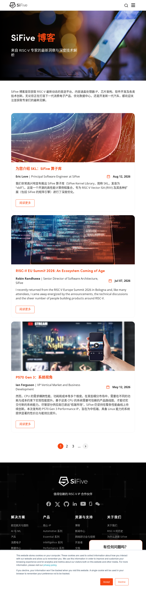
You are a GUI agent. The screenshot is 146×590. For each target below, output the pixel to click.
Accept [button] (106, 581)
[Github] (66, 504)
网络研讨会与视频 (85, 536)
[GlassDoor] (90, 504)
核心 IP (47, 525)
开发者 (79, 542)
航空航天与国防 (19, 525)
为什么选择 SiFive (117, 536)
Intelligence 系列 (53, 542)
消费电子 (16, 542)
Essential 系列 (51, 536)
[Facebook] (48, 504)
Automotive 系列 (52, 531)
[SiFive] (18, 5)
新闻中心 (80, 531)
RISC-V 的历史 (115, 531)
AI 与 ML (16, 531)
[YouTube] (83, 504)
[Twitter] (57, 504)
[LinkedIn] (75, 504)
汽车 (13, 536)
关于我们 (112, 525)
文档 (77, 548)
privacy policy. (50, 564)
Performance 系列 (53, 548)
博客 (77, 525)
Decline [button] (122, 581)
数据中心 (16, 548)
